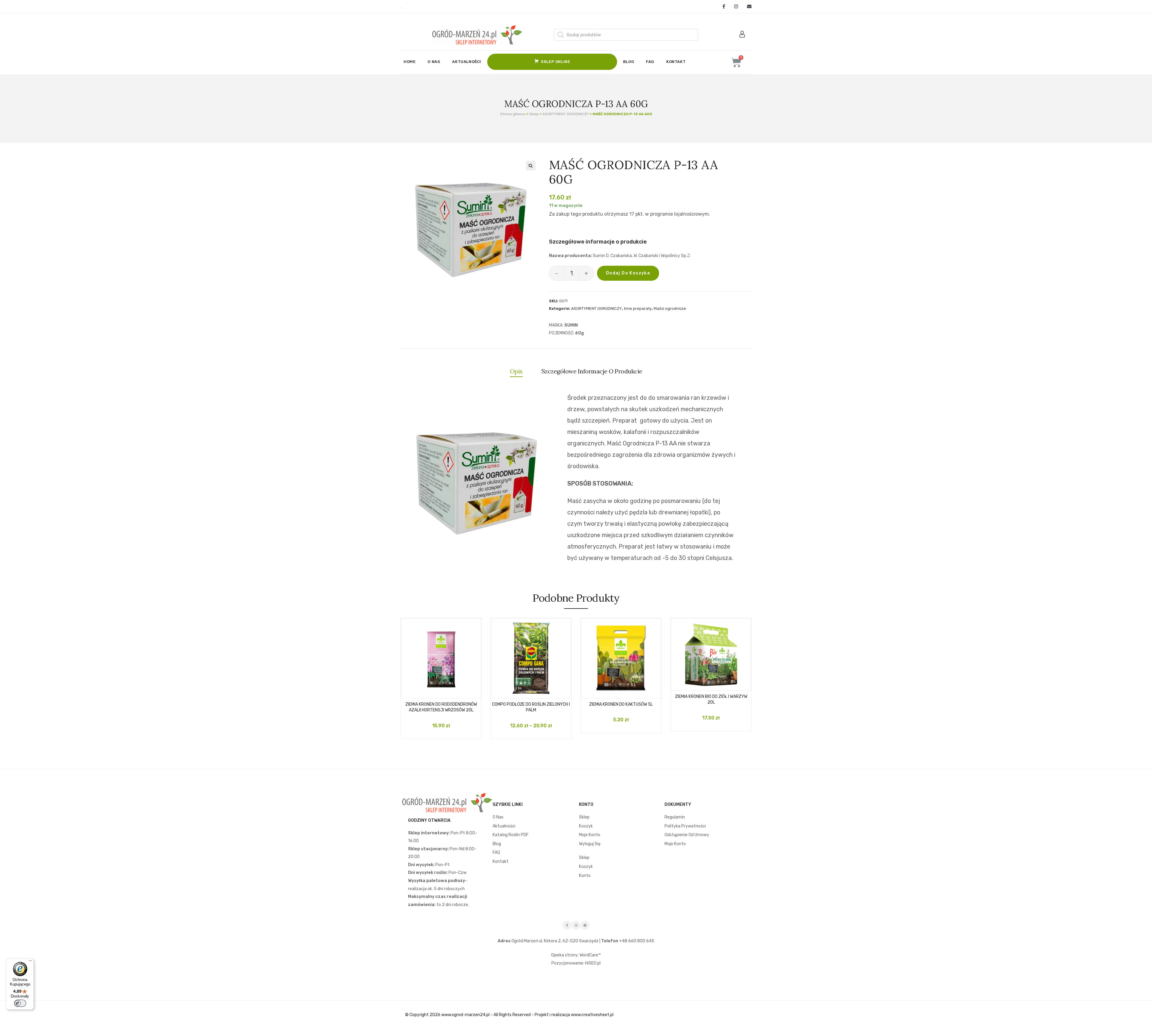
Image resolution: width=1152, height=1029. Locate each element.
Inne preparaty (638, 308)
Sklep (533, 114)
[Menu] (30, 962)
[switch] (20, 1003)
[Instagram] (736, 7)
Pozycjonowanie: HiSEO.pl (576, 963)
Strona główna (512, 114)
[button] (531, 165)
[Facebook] (724, 7)
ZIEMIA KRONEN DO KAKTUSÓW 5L (621, 704)
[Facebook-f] (567, 925)
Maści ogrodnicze (670, 308)
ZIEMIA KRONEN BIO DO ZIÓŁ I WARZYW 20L (711, 699)
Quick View (447, 691)
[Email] (747, 7)
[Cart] (736, 62)
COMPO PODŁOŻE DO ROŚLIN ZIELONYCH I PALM (531, 707)
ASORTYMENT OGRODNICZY (565, 114)
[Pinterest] (585, 925)
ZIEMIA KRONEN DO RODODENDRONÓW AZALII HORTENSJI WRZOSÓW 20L (441, 707)
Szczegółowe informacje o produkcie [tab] (592, 371)
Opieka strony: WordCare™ (576, 955)
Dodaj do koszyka (628, 273)
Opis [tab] (516, 371)
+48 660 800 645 (636, 941)
